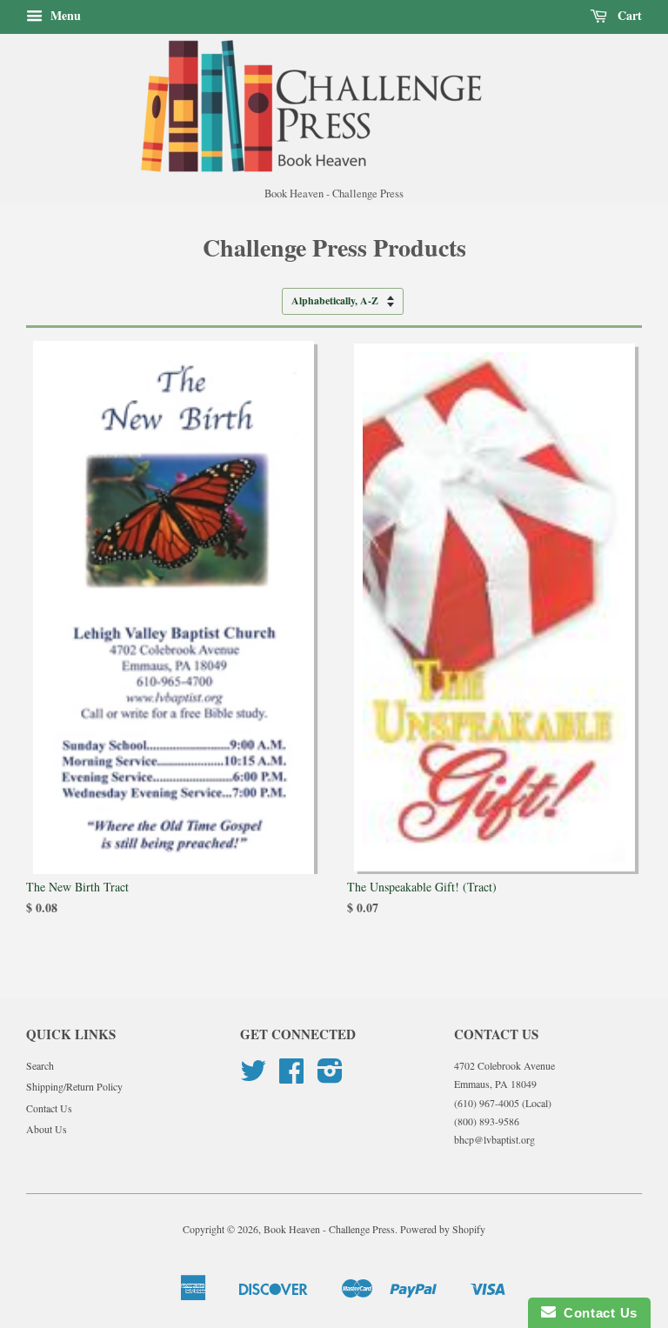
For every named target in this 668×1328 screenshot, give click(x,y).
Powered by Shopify (442, 1229)
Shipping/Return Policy (74, 1086)
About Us (46, 1129)
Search (40, 1065)
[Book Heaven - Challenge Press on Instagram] (330, 1077)
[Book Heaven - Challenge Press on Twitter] (253, 1077)
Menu (64, 15)
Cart (628, 15)
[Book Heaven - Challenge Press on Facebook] (291, 1077)
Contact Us (49, 1108)
